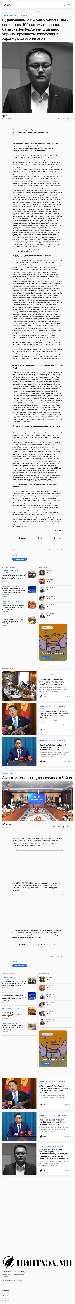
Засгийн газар (43, 675)
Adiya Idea (49, 571)
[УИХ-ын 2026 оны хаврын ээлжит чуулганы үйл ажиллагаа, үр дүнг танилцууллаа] (32, 620)
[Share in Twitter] (68, 118)
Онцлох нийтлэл (14, 15)
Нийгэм (8, 11)
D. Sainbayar (49, 579)
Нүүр (3, 11)
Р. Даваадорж (50, 605)
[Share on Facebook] (64, 118)
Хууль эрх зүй (6, 603)
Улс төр (7, 572)
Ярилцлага (24, 15)
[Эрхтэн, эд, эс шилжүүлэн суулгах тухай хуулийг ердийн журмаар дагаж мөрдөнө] (32, 605)
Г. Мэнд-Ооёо (50, 588)
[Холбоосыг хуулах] (71, 118)
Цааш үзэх (46, 657)
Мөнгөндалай (50, 596)
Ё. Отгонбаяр (50, 613)
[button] (65, 5)
